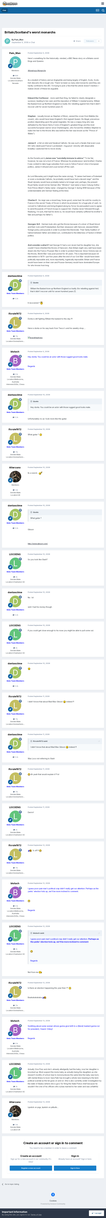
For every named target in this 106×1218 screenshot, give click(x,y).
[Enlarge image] (41, 303)
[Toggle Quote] (31, 283)
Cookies (53, 1201)
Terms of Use (36, 1215)
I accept (97, 1213)
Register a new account (30, 1168)
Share (78, 41)
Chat (33, 42)
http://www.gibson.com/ (38, 544)
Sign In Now (75, 1168)
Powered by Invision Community (53, 1204)
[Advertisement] (53, 21)
